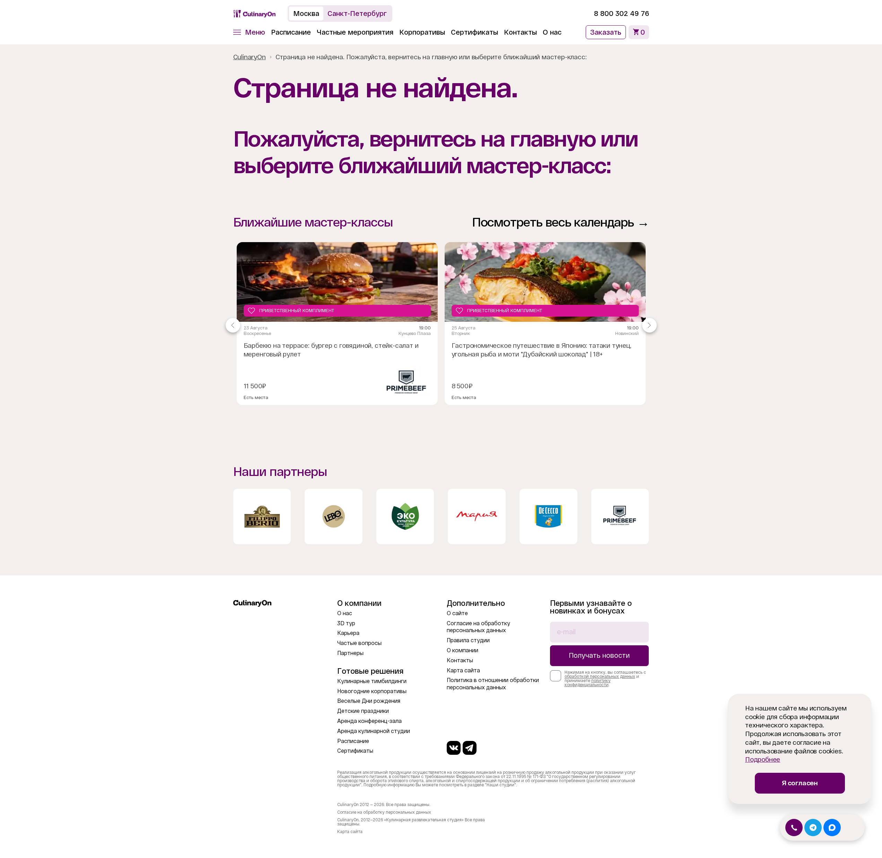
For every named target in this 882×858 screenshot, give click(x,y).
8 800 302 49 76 (621, 13)
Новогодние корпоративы (372, 691)
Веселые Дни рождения (368, 701)
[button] (249, 32)
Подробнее (762, 759)
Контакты (520, 32)
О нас (552, 32)
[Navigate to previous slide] (233, 325)
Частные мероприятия (355, 32)
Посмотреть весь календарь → (560, 222)
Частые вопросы (359, 643)
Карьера (348, 633)
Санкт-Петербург (357, 13)
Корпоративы (422, 32)
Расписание (291, 32)
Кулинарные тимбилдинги (372, 681)
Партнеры (350, 653)
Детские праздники (363, 711)
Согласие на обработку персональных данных (384, 812)
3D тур (346, 623)
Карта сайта (463, 670)
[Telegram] (470, 748)
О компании (462, 650)
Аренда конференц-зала (369, 721)
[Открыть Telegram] (813, 827)
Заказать (605, 32)
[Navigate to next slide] (649, 325)
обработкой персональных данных (600, 676)
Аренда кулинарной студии (373, 731)
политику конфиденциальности (588, 682)
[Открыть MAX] (832, 827)
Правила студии (468, 640)
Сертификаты (474, 32)
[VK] (454, 748)
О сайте (457, 613)
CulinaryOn (249, 57)
